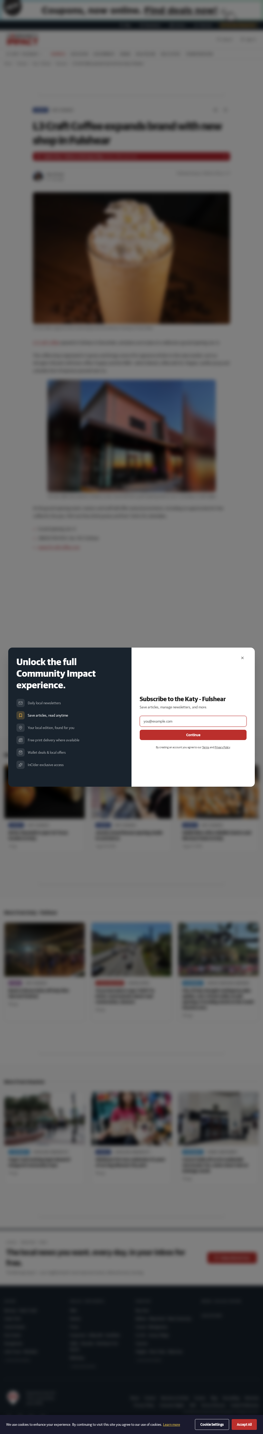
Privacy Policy (222, 747)
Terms (205, 747)
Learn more (171, 1424)
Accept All (244, 1424)
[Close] (242, 658)
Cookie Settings (212, 1424)
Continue (193, 735)
